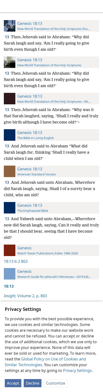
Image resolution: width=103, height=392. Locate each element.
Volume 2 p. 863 (25, 295)
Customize (55, 383)
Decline (32, 383)
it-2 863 (21, 261)
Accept (13, 383)
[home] (7, 6)
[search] (97, 6)
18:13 (8, 261)
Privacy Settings (77, 370)
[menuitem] (7, 6)
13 (7, 36)
